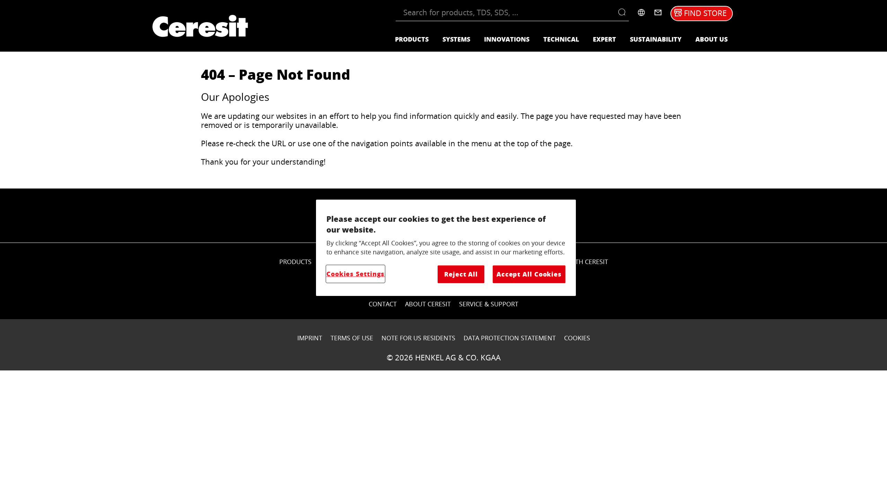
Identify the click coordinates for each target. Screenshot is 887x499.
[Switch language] (641, 12)
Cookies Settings (355, 273)
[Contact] (658, 12)
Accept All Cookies (529, 274)
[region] (446, 248)
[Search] (623, 12)
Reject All (461, 274)
